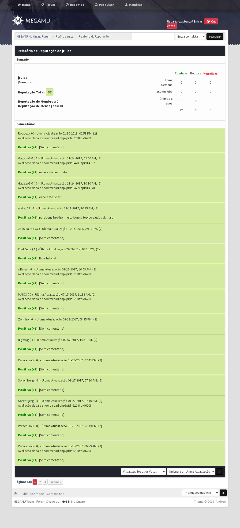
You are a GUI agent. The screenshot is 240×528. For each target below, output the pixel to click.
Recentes (76, 5)
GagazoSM (25, 158)
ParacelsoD (26, 360)
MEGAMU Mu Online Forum (33, 37)
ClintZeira (24, 249)
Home (26, 5)
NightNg (23, 340)
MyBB (65, 501)
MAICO (22, 294)
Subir (25, 494)
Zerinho (23, 319)
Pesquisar (106, 5)
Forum (50, 5)
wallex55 (24, 208)
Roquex (23, 133)
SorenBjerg (26, 380)
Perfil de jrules (64, 37)
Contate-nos (55, 494)
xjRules (23, 269)
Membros (135, 5)
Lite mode (37, 494)
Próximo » (55, 482)
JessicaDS (25, 229)
